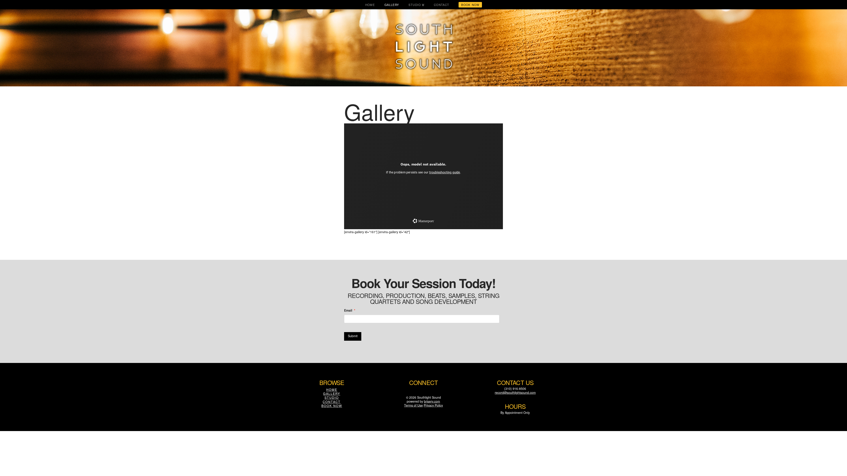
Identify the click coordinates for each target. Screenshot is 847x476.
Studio (331, 398)
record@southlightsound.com (515, 392)
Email (349, 310)
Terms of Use (413, 405)
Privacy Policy (433, 405)
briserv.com (432, 401)
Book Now (331, 406)
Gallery (331, 394)
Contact (332, 402)
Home (331, 390)
